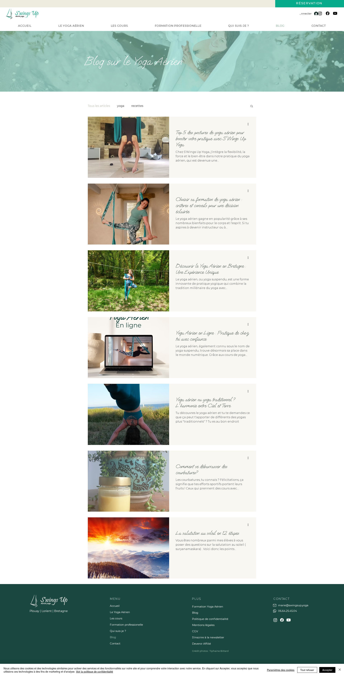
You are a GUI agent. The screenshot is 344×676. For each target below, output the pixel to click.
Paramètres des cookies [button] (280, 670)
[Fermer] (340, 670)
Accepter (327, 670)
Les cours (116, 618)
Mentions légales (203, 625)
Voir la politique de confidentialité (94, 671)
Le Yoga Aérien (120, 612)
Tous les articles (99, 106)
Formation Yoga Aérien (207, 606)
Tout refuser (307, 670)
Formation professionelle (122, 624)
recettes (137, 106)
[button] (119, 25)
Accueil (115, 606)
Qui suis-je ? (118, 631)
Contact (115, 643)
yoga (120, 106)
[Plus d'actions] (249, 124)
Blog (113, 637)
